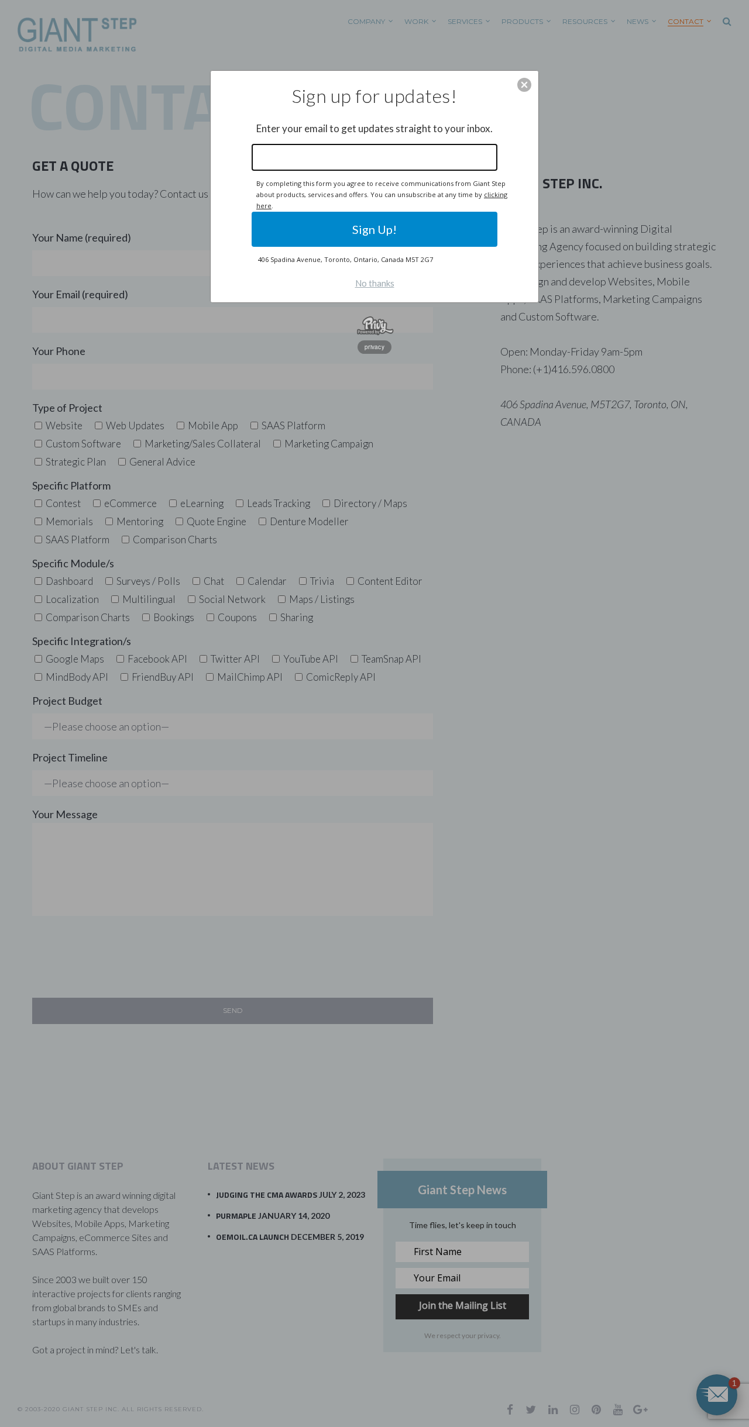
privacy (374, 347)
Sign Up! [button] (374, 229)
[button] (524, 85)
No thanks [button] (374, 283)
